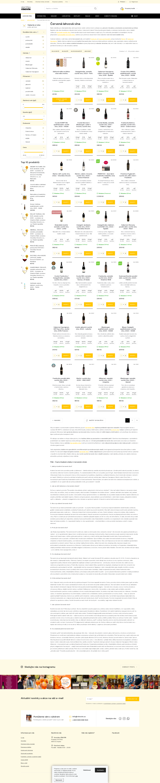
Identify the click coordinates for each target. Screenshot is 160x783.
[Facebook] (120, 718)
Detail (61, 100)
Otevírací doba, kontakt (42, 2)
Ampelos (35, 128)
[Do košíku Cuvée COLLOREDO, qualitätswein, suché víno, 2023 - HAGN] (132, 100)
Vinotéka (29, 2)
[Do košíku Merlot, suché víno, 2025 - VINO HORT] (88, 407)
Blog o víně (24, 763)
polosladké (35, 44)
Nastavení (59, 780)
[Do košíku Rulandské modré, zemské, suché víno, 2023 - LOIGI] (66, 253)
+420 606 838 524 (80, 720)
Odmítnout (87, 770)
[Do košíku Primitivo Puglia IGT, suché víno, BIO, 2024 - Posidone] (132, 202)
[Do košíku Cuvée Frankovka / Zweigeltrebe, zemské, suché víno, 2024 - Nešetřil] (66, 304)
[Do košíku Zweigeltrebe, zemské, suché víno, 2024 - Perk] (88, 100)
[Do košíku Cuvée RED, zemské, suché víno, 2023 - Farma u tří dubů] (88, 304)
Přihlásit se (132, 699)
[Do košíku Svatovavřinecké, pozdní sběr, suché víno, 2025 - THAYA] (132, 304)
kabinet (35, 88)
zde (76, 776)
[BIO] (106, 216)
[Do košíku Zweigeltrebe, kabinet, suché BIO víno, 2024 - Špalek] (110, 253)
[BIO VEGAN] (106, 63)
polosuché (35, 40)
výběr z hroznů (35, 95)
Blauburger (35, 65)
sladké (35, 47)
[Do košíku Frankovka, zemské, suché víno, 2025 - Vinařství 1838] (110, 304)
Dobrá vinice (35, 131)
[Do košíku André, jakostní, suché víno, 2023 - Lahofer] (88, 355)
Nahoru (57, 420)
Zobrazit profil (128, 667)
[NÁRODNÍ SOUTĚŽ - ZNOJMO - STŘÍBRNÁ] (61, 369)
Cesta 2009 (24, 760)
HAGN (35, 138)
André (35, 61)
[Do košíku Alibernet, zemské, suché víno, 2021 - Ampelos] (110, 407)
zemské (35, 81)
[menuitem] (28, 16)
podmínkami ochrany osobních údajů (115, 703)
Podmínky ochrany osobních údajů (31, 756)
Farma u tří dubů (35, 135)
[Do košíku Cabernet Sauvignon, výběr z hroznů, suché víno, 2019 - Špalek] (110, 100)
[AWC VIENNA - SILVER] (84, 114)
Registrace (135, 2)
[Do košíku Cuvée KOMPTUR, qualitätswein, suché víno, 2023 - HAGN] (66, 151)
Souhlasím (100, 770)
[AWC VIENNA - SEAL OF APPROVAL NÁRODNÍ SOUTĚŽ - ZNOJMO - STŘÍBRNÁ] (61, 267)
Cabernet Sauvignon (35, 72)
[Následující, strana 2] (132, 420)
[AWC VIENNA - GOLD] (106, 114)
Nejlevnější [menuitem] (55, 51)
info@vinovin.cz (79, 716)
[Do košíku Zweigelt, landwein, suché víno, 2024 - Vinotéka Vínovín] (88, 253)
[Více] (134, 16)
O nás (22, 2)
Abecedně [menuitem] (88, 51)
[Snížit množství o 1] (76, 100)
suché (35, 37)
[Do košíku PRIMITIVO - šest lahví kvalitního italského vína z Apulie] (110, 202)
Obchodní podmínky (27, 753)
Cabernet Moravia (35, 68)
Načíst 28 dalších (96, 420)
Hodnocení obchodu (27, 750)
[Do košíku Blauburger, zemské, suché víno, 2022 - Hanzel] (132, 407)
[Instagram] (124, 718)
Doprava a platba (57, 2)
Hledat (95, 8)
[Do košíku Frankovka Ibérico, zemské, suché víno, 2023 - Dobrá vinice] (132, 151)
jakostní (35, 84)
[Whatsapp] (128, 718)
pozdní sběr (35, 91)
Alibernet (35, 58)
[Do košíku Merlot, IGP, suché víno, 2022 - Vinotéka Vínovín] (66, 202)
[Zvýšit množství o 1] (81, 100)
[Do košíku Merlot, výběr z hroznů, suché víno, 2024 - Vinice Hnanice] (88, 202)
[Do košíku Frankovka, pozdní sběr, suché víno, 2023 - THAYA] (66, 407)
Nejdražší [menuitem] (65, 51)
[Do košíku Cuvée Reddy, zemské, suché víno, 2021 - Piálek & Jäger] (110, 151)
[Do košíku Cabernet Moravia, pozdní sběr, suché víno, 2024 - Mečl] (132, 253)
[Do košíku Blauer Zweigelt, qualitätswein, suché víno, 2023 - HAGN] (132, 355)
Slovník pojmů (25, 766)
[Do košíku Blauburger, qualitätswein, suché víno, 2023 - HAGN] (110, 355)
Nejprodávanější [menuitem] (76, 51)
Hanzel (35, 142)
